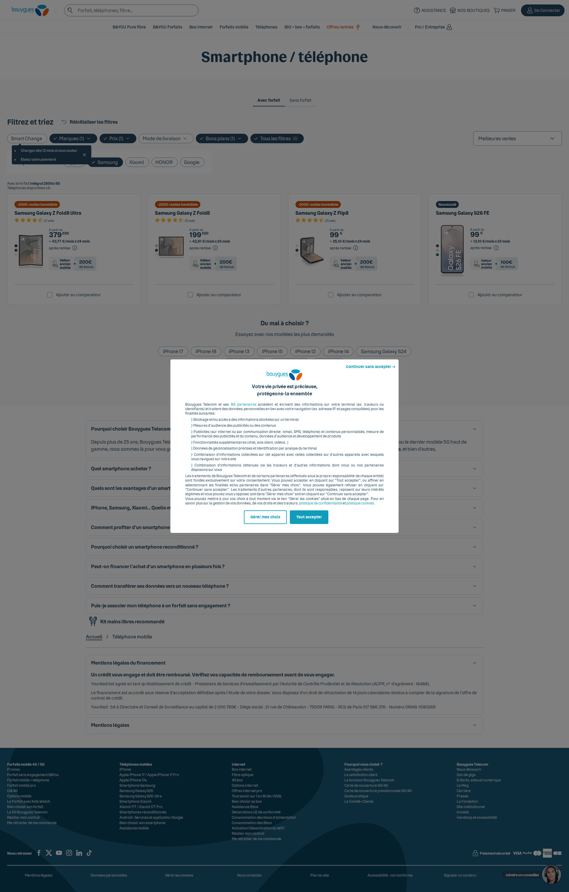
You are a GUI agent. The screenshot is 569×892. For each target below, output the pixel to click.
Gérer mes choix (265, 517)
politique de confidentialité (320, 503)
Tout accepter (309, 517)
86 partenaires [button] (243, 404)
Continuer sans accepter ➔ (370, 366)
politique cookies (360, 503)
